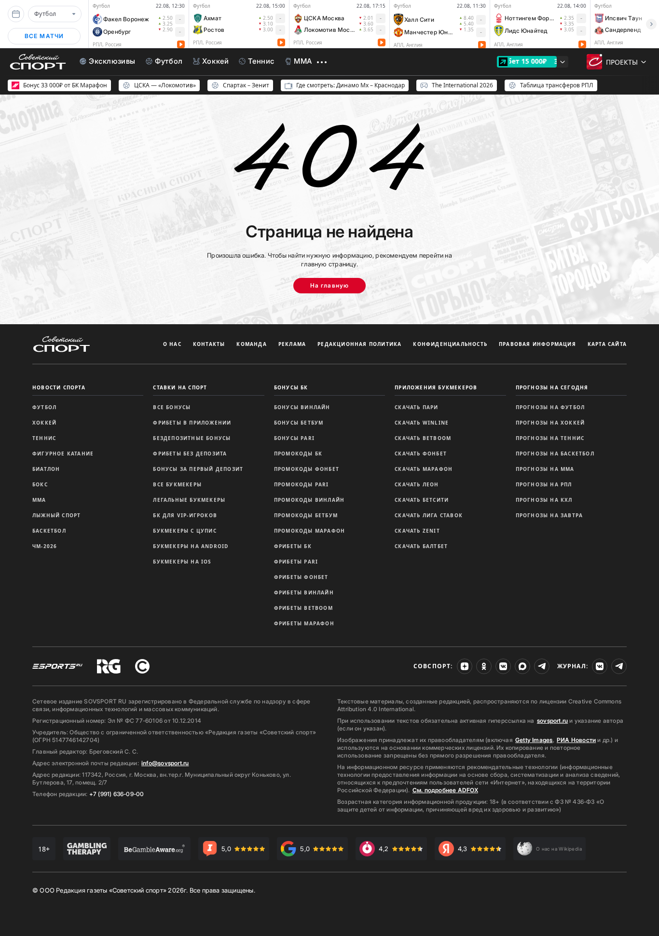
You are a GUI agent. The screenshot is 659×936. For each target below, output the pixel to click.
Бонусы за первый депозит (198, 469)
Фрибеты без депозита (190, 453)
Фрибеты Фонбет (301, 577)
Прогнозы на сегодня (552, 387)
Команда (251, 344)
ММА (39, 499)
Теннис (44, 438)
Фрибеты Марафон (304, 623)
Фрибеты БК (293, 546)
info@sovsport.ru (165, 763)
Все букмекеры (177, 484)
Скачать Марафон (424, 469)
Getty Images (534, 739)
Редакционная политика (359, 344)
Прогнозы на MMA (545, 469)
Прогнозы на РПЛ (544, 484)
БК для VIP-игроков (185, 515)
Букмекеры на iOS (182, 561)
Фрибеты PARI (296, 561)
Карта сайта (607, 344)
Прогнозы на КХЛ (544, 499)
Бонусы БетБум (299, 422)
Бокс (40, 484)
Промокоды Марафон (309, 530)
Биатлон (46, 469)
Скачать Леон (417, 484)
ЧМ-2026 (44, 546)
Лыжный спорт (56, 515)
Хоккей (44, 422)
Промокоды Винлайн (309, 499)
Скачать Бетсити (422, 499)
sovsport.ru (552, 720)
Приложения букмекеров (436, 387)
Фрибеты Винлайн (304, 592)
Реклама (292, 344)
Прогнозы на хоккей (550, 422)
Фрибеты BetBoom (303, 608)
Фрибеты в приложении (192, 422)
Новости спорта (58, 387)
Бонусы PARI (294, 438)
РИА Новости (576, 739)
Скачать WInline (422, 422)
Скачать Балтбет (421, 546)
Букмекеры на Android (190, 546)
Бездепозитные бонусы (192, 438)
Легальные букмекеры (189, 499)
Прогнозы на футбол (550, 407)
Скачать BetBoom (423, 438)
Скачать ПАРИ (416, 407)
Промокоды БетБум (306, 515)
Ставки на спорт (180, 387)
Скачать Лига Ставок (429, 515)
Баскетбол (49, 530)
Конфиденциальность (450, 344)
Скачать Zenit (417, 530)
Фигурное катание (63, 453)
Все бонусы (172, 407)
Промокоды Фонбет (306, 469)
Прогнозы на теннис (550, 438)
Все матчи (44, 36)
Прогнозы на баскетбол (555, 453)
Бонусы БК (291, 387)
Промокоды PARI (301, 484)
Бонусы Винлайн (302, 407)
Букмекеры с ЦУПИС (184, 530)
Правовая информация (537, 344)
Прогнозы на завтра (549, 515)
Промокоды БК (298, 453)
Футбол (44, 407)
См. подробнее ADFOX (445, 790)
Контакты (209, 344)
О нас (172, 344)
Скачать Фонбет (421, 453)
